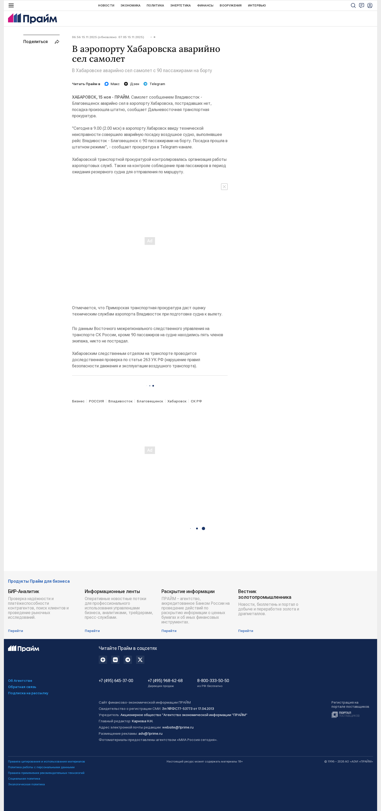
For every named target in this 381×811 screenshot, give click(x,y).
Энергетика (180, 5)
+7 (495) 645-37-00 (116, 680)
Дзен (134, 84)
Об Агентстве (20, 680)
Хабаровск (176, 401)
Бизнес (78, 401)
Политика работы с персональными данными (41, 767)
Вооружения (231, 5)
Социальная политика (24, 778)
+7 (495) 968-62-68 (165, 683)
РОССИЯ (96, 401)
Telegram (157, 84)
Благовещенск (150, 401)
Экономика (130, 5)
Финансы (205, 5)
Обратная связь (22, 687)
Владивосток (120, 401)
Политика (155, 5)
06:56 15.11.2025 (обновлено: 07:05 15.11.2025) (108, 37)
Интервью (257, 5)
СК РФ (196, 401)
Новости (106, 5)
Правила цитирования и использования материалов (46, 761)
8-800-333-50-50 (213, 683)
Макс (115, 84)
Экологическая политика (26, 784)
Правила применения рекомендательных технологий (46, 773)
